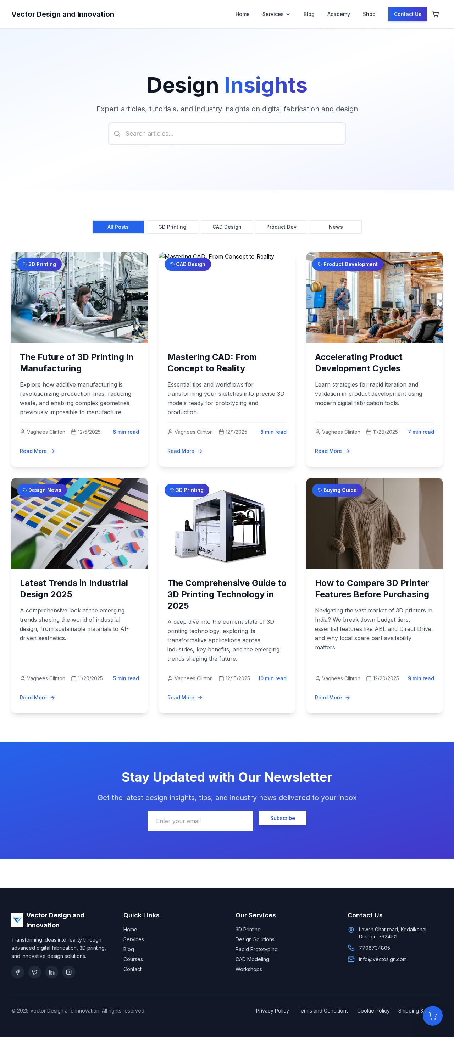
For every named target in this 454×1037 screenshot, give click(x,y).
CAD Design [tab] (227, 227)
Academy (338, 14)
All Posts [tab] (118, 227)
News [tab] (336, 227)
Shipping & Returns (420, 1011)
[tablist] (227, 227)
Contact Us (407, 14)
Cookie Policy (373, 1011)
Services (273, 14)
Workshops (249, 969)
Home (243, 14)
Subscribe (282, 818)
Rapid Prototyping (257, 949)
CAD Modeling (252, 959)
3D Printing (248, 929)
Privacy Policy (272, 1011)
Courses (133, 959)
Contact (132, 969)
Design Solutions (255, 939)
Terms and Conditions (323, 1011)
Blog (309, 14)
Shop (369, 14)
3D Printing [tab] (172, 227)
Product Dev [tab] (281, 227)
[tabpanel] (227, 482)
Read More (33, 451)
